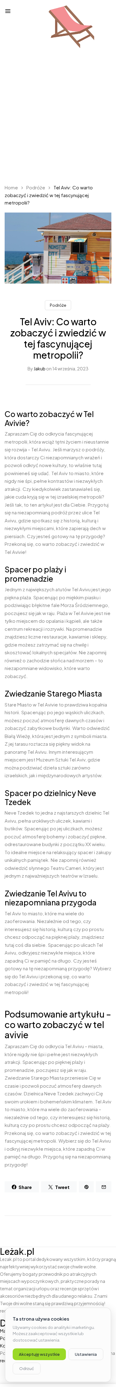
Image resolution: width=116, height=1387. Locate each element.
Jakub (39, 368)
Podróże (35, 187)
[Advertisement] (58, 117)
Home (11, 187)
